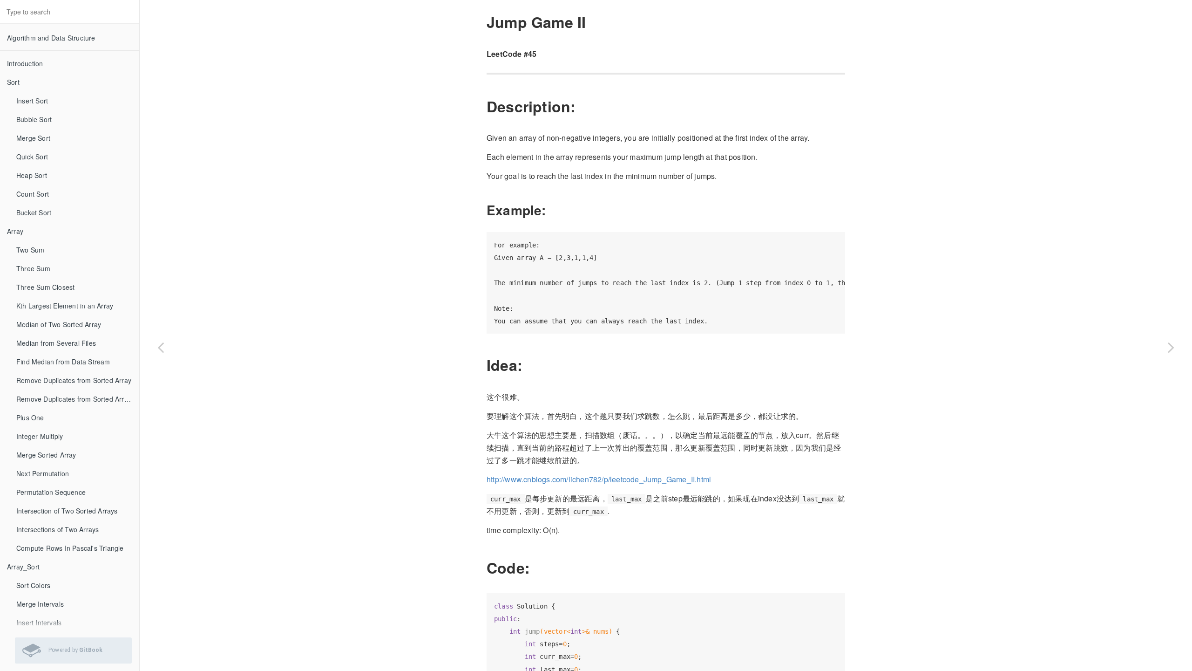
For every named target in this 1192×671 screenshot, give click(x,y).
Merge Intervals (40, 604)
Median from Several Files (56, 343)
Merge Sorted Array (46, 454)
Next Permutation (42, 473)
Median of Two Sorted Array (58, 324)
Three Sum (33, 268)
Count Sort (32, 194)
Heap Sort (31, 175)
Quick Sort (32, 156)
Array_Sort (23, 566)
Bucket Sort (33, 212)
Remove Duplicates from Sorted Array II (76, 399)
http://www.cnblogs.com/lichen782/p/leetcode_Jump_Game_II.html (599, 479)
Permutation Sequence (51, 492)
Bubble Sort (34, 119)
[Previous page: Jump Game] (161, 347)
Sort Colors (33, 585)
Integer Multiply (39, 436)
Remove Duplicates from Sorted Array (73, 380)
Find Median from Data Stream (63, 361)
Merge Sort (33, 138)
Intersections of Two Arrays (57, 529)
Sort (13, 82)
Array (15, 231)
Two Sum (30, 249)
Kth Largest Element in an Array (64, 305)
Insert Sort (32, 100)
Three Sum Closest (45, 287)
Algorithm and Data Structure (51, 37)
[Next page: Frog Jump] (1171, 347)
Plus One (30, 417)
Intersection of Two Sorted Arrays (67, 510)
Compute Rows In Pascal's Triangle (70, 548)
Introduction (25, 63)
